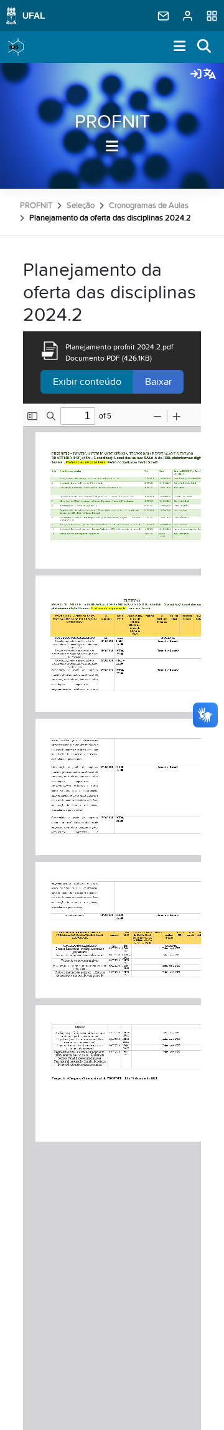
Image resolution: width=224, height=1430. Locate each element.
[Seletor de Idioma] (210, 75)
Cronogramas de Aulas (149, 206)
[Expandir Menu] (179, 47)
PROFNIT (112, 122)
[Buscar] (204, 47)
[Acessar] (196, 75)
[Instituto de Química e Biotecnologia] (16, 47)
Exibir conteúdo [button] (87, 382)
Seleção (81, 206)
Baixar (158, 382)
